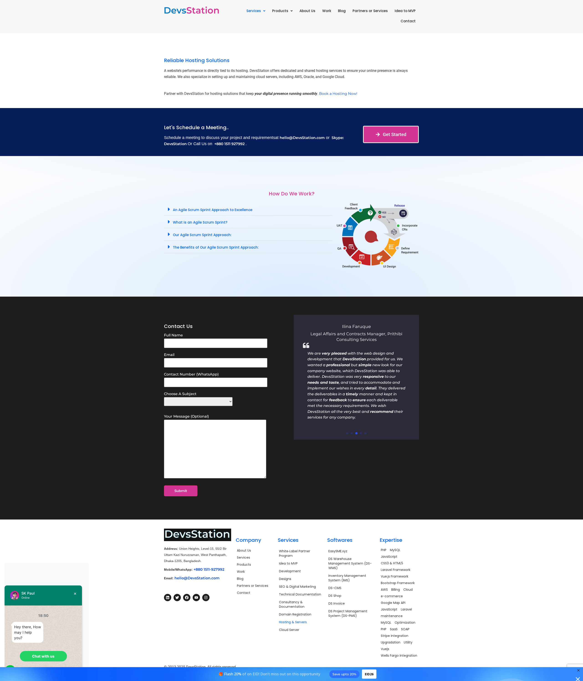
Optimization (405, 622)
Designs (285, 579)
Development (290, 571)
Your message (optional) (186, 417)
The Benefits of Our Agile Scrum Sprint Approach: (216, 247)
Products (280, 10)
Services (253, 10)
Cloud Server (289, 630)
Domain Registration (295, 614)
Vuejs (385, 649)
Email (169, 355)
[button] (256, 11)
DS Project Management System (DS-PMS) (347, 613)
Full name (173, 335)
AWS (384, 589)
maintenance (392, 616)
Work (326, 10)
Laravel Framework (395, 570)
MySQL (395, 550)
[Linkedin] (167, 597)
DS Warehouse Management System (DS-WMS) (350, 563)
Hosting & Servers (293, 622)
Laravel (406, 609)
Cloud (408, 589)
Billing (395, 589)
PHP (383, 550)
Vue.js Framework (394, 576)
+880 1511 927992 (229, 144)
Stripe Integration (394, 635)
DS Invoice (336, 603)
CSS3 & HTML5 (392, 563)
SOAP (405, 629)
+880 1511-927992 (209, 569)
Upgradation (390, 642)
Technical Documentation (300, 594)
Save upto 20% (344, 674)
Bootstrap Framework (398, 583)
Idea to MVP (405, 10)
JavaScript (389, 556)
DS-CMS (334, 588)
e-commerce (392, 596)
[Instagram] (206, 597)
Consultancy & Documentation (291, 604)
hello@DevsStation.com (302, 138)
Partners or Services (370, 10)
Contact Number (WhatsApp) (191, 374)
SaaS (394, 629)
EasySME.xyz (337, 551)
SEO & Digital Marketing (297, 586)
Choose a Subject (180, 394)
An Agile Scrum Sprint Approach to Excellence (212, 209)
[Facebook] (186, 597)
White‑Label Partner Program (294, 553)
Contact (408, 21)
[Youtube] (196, 597)
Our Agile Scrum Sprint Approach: (202, 234)
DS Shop (334, 595)
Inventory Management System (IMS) (347, 578)
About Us (307, 10)
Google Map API (393, 602)
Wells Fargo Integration (399, 655)
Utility (408, 642)
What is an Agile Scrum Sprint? (200, 222)
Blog (342, 10)
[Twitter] (177, 597)
